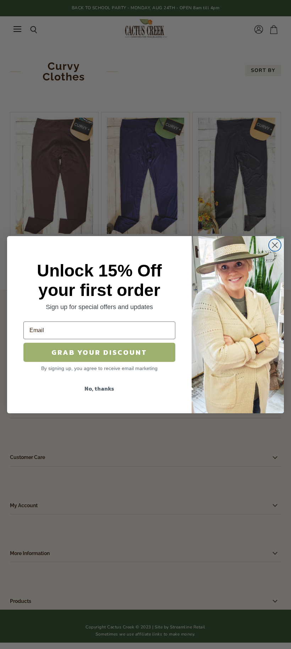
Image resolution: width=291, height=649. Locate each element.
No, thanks (99, 388)
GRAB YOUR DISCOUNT (99, 352)
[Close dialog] (275, 245)
